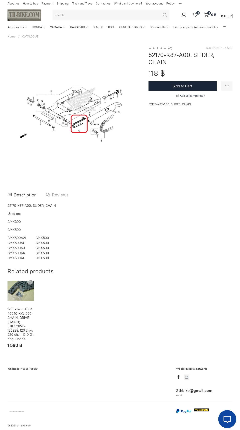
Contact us (103, 3)
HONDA (37, 27)
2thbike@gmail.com (194, 390)
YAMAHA (56, 27)
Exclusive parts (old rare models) (195, 27)
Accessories (16, 27)
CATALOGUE (30, 36)
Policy (170, 3)
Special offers (159, 27)
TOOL (111, 27)
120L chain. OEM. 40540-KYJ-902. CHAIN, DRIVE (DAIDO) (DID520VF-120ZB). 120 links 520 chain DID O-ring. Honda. (20, 324)
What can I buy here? (128, 3)
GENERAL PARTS (130, 27)
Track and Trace (82, 3)
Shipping (63, 3)
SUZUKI (98, 27)
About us (14, 3)
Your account (154, 3)
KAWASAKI (77, 27)
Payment (47, 3)
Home (12, 36)
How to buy (30, 3)
